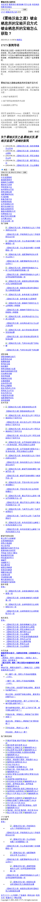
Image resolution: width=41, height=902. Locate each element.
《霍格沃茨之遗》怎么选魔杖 (27, 165)
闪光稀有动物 (6, 374)
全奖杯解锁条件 (7, 541)
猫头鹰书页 (5, 565)
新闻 (12, 170)
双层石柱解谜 (6, 570)
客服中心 (9, 898)
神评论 (19, 40)
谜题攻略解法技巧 (8, 357)
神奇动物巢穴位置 (8, 369)
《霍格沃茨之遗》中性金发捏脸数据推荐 (21, 637)
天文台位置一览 (7, 221)
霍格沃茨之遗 (11, 12)
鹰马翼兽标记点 (7, 579)
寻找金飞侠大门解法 (9, 553)
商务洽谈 (31, 895)
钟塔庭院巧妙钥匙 (8, 582)
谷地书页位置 (6, 383)
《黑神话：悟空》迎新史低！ (13, 658)
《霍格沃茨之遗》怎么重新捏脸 (18, 641)
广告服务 (22, 895)
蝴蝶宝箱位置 (6, 572)
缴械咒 (3, 560)
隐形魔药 (4, 366)
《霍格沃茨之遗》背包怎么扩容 (18, 639)
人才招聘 (14, 895)
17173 (3, 12)
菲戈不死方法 (6, 393)
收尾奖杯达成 (6, 359)
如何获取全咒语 (7, 189)
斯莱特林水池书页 (8, 550)
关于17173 (5, 895)
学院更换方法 (6, 187)
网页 (5, 170)
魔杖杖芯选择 (6, 185)
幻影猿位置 (5, 575)
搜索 (24, 9)
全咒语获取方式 (7, 204)
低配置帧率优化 (7, 194)
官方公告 (27, 4)
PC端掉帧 (5, 197)
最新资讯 (12, 4)
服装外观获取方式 (8, 211)
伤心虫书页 (5, 546)
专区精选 (35, 4)
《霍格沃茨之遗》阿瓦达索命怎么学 (20, 629)
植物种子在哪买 (7, 182)
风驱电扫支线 (6, 378)
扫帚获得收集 (6, 202)
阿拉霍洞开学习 (7, 558)
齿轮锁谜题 (5, 400)
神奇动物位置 (6, 192)
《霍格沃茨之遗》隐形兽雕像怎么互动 (20, 624)
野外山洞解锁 (6, 386)
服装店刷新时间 (7, 209)
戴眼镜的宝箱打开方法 (10, 548)
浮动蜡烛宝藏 (6, 577)
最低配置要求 (6, 180)
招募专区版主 (6, 7)
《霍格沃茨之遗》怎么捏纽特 (17, 646)
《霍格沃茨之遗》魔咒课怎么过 (18, 632)
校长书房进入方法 (8, 388)
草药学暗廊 (5, 376)
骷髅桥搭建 (5, 361)
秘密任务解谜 (6, 567)
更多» (3, 587)
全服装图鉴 (5, 381)
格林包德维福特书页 (9, 371)
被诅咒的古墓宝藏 (8, 216)
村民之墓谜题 (6, 543)
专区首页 (4, 4)
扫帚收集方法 (6, 214)
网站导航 (18, 898)
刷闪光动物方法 (7, 206)
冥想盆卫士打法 (7, 391)
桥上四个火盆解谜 (8, 538)
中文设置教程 (6, 177)
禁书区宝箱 (5, 364)
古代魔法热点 (6, 219)
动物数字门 (5, 563)
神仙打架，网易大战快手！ (12, 668)
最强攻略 (20, 4)
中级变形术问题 (7, 395)
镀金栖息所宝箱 (7, 555)
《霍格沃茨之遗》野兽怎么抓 (17, 644)
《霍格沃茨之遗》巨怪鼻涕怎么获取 (20, 627)
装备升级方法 (6, 199)
